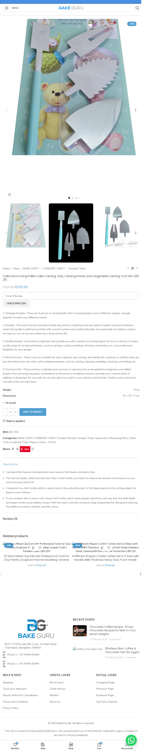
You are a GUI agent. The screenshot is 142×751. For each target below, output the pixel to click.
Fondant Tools (77, 268)
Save (27, 449)
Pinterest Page (105, 688)
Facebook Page (105, 695)
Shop (16, 268)
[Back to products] (132, 268)
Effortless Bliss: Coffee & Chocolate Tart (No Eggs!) (122, 650)
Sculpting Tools (19, 442)
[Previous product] (128, 268)
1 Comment (115, 639)
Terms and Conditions (15, 701)
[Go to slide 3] (76, 198)
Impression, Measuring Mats (111, 438)
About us (55, 701)
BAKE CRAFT (31, 268)
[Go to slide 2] (73, 198)
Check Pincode (16, 303)
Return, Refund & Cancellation (20, 695)
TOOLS (52, 442)
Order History (58, 688)
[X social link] (17, 449)
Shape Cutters (37, 442)
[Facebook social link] (13, 449)
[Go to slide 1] (69, 198)
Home (6, 268)
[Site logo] (71, 7)
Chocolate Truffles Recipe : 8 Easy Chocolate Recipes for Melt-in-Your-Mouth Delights (113, 630)
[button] (6, 110)
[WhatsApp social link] (32, 449)
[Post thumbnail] (80, 633)
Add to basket (33, 411)
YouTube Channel (106, 701)
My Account (57, 682)
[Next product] (137, 268)
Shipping (8, 682)
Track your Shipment (15, 688)
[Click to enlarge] (10, 194)
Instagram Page (105, 682)
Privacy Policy (10, 707)
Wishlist (54, 695)
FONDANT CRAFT (54, 268)
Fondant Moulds (67, 438)
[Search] (137, 8)
